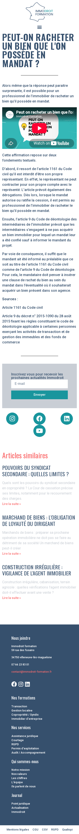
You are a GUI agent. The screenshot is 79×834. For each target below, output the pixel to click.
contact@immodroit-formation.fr (31, 671)
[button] (39, 27)
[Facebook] (39, 419)
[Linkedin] (67, 419)
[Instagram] (12, 419)
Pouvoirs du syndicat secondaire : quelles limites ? (35, 471)
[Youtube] (39, 431)
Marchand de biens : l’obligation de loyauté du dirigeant (38, 520)
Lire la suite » (11, 504)
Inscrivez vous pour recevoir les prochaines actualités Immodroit (37, 376)
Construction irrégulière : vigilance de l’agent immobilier (36, 570)
